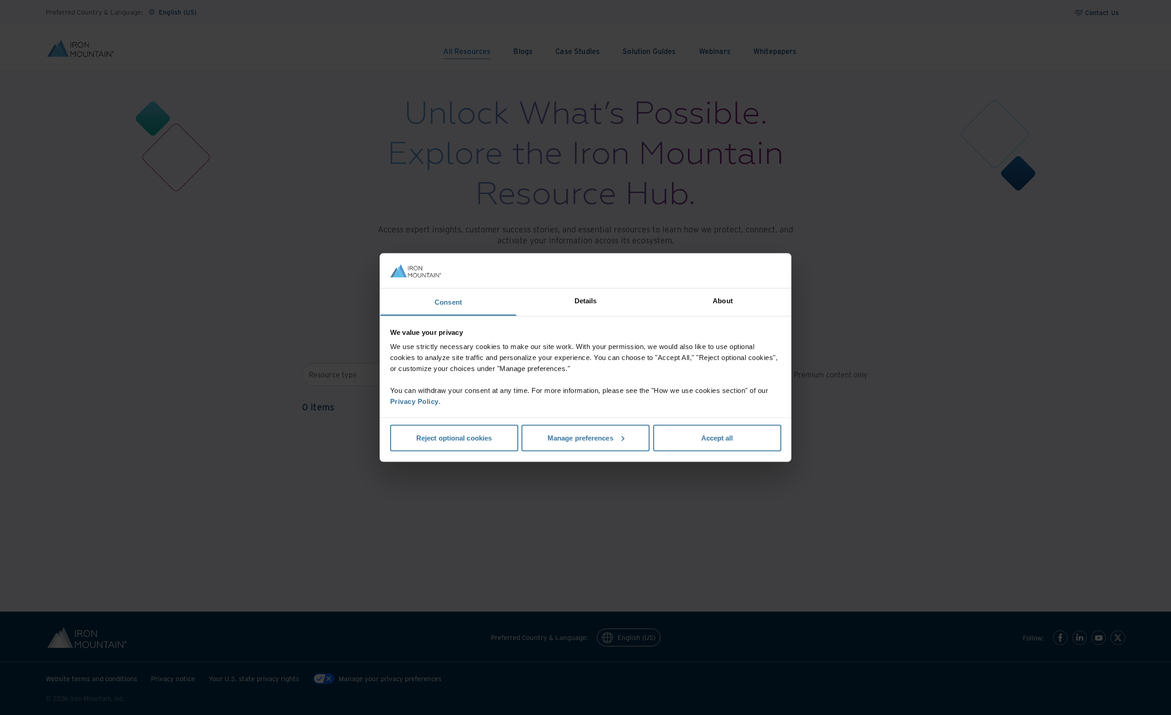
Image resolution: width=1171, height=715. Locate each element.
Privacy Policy (414, 401)
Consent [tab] (448, 302)
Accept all (717, 437)
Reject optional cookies (454, 437)
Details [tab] (586, 301)
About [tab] (723, 301)
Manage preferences (580, 437)
